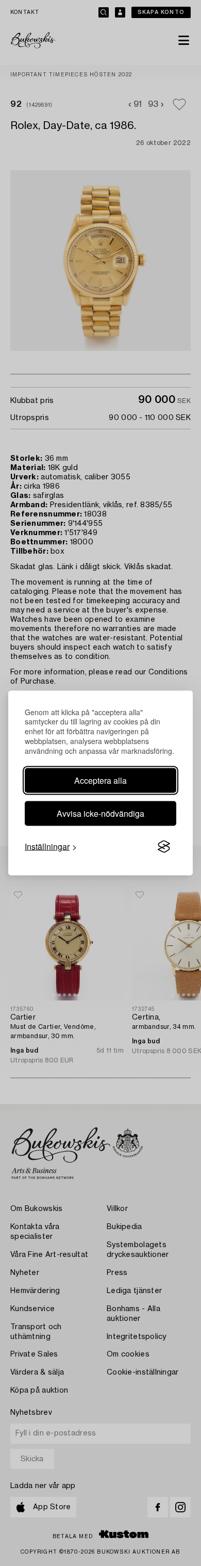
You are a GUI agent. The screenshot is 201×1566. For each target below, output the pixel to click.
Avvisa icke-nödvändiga (100, 813)
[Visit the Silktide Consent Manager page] (164, 846)
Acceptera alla (100, 780)
